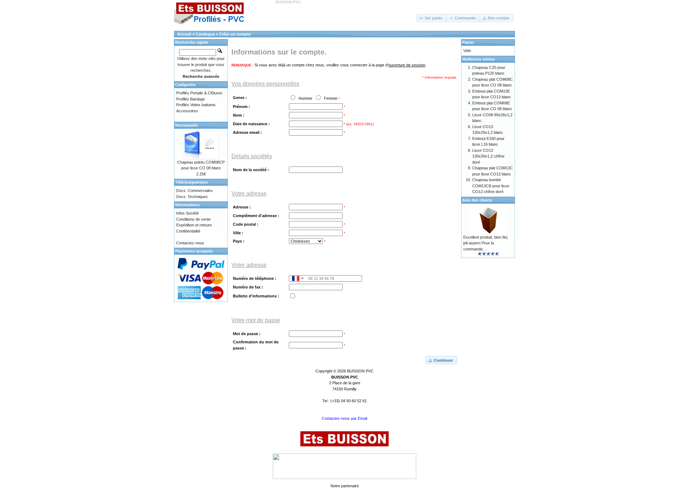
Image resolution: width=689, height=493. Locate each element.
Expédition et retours (194, 225)
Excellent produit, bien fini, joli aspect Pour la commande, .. (485, 243)
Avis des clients (477, 200)
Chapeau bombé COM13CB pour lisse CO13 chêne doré (490, 186)
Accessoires (187, 111)
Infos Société (187, 213)
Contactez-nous (190, 243)
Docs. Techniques (192, 196)
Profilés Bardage (190, 99)
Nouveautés (186, 125)
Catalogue (205, 34)
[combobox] (297, 278)
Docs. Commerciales (194, 190)
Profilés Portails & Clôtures (199, 93)
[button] (431, 18)
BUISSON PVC (360, 371)
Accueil (184, 34)
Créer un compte (235, 34)
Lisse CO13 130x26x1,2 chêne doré (488, 156)
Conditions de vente (193, 219)
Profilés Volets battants (196, 105)
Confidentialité (188, 231)
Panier (468, 42)
